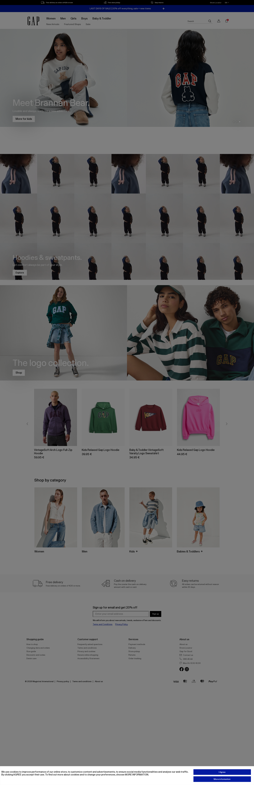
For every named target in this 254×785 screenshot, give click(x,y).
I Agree (222, 772)
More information (222, 779)
